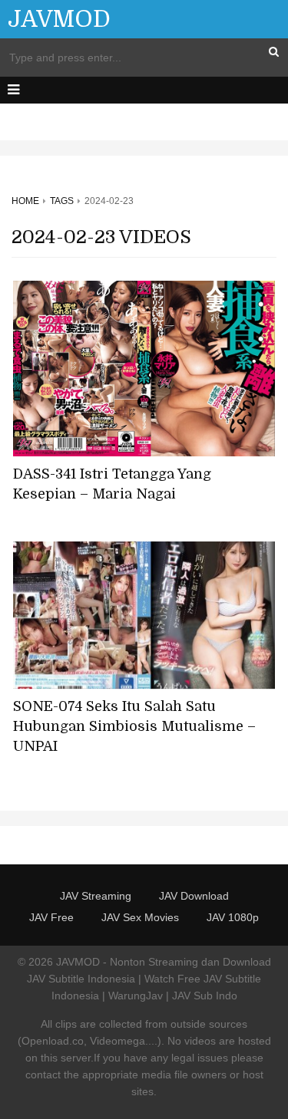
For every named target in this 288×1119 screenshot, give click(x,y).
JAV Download (194, 896)
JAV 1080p (233, 917)
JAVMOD (59, 19)
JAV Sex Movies (140, 917)
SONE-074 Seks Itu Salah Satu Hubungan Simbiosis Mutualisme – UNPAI (134, 726)
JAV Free (51, 917)
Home (25, 201)
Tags (62, 201)
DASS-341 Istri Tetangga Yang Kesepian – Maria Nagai (112, 484)
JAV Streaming (95, 896)
